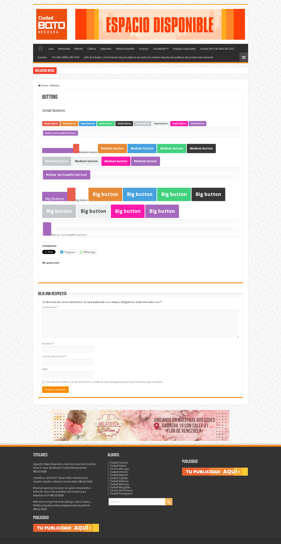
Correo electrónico (54, 356)
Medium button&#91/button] (60, 133)
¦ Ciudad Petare (117, 465)
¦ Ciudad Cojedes (118, 478)
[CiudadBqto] (51, 23)
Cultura (91, 48)
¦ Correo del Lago (118, 468)
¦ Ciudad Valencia (118, 481)
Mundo (78, 48)
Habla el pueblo (125, 48)
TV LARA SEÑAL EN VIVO (66, 57)
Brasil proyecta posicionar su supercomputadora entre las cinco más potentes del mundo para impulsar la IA (62, 491)
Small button (51, 123)
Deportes (105, 48)
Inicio (40, 48)
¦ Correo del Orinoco (120, 490)
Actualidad (159, 48)
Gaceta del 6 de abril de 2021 (217, 48)
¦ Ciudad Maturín (118, 474)
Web (45, 369)
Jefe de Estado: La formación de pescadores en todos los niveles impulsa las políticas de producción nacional (148, 57)
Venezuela (64, 48)
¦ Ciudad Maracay (118, 484)
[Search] (168, 501)
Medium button (112, 148)
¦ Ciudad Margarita (119, 487)
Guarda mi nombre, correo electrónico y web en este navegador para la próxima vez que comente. (104, 381)
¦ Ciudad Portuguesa (120, 493)
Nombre (48, 343)
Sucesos (144, 48)
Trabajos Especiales (184, 48)
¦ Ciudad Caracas (118, 462)
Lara (50, 48)
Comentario (50, 307)
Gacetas (42, 57)
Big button (105, 194)
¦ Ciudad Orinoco (118, 471)
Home (44, 85)
